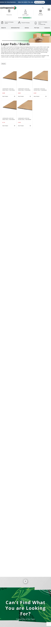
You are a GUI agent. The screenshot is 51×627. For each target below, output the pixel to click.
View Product (5, 96)
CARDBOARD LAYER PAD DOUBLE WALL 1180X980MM (40, 89)
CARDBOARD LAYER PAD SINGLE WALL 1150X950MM (24, 89)
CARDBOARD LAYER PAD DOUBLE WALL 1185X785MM (24, 119)
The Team (36, 27)
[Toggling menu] (48, 9)
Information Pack (15, 27)
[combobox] (28, 10)
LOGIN (23, 14)
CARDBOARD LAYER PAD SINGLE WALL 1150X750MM (8, 89)
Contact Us (47, 27)
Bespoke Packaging (25, 22)
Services (27, 27)
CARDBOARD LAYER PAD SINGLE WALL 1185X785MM (8, 119)
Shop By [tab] (3, 63)
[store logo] (8, 7)
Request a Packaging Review (9, 22)
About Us (3, 27)
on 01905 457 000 (41, 24)
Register (27, 14)
